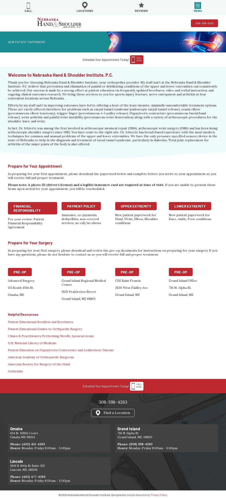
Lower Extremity (190, 206)
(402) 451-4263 (33, 444)
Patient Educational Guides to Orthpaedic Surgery (45, 329)
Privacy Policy (159, 494)
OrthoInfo (15, 371)
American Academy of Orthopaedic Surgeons (41, 357)
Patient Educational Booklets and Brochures (40, 322)
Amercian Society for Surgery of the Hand (39, 364)
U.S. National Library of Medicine (32, 343)
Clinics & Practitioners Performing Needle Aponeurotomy (51, 336)
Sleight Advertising (138, 494)
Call (28, 11)
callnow (139, 59)
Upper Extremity (136, 206)
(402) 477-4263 (33, 477)
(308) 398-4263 (141, 444)
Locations (85, 11)
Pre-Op (19, 272)
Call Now (139, 385)
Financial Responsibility (27, 208)
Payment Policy (81, 206)
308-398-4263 (204, 23)
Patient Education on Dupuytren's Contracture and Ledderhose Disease (61, 350)
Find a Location (117, 412)
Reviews (141, 11)
